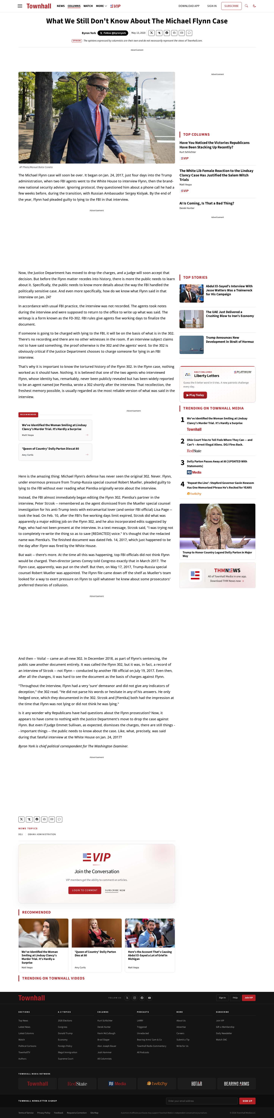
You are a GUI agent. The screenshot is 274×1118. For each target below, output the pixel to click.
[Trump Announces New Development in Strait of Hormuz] (191, 345)
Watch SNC (221, 1039)
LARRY (140, 1020)
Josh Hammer (104, 1052)
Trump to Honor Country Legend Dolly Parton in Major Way (217, 554)
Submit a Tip (183, 1039)
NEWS (61, 6)
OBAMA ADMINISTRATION (42, 834)
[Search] (246, 6)
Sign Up (247, 1101)
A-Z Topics (64, 1012)
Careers (180, 1033)
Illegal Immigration (67, 1052)
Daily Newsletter (224, 1033)
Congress (62, 1027)
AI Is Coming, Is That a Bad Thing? (206, 203)
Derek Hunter (104, 1027)
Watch (21, 1039)
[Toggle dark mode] (254, 6)
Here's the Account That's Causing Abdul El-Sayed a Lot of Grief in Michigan (150, 955)
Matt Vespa (27, 967)
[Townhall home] (31, 997)
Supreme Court (65, 1058)
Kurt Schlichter (105, 1020)
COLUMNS (74, 6)
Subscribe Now (115, 890)
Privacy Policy (43, 1112)
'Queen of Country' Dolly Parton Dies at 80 (95, 953)
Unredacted (143, 1033)
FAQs (235, 997)
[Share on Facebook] (167, 33)
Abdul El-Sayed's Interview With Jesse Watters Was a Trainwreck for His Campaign (229, 290)
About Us (181, 1020)
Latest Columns (26, 1033)
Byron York (89, 33)
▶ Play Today (195, 395)
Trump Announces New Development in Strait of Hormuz (230, 340)
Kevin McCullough (106, 1033)
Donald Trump (65, 1033)
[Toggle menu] (20, 6)
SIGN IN (212, 6)
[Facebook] (142, 998)
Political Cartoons (27, 1046)
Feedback (58, 1112)
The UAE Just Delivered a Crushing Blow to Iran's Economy (230, 314)
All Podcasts (143, 1052)
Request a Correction (77, 1112)
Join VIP (249, 997)
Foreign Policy (65, 1046)
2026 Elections (65, 1020)
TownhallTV (24, 1052)
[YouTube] (149, 998)
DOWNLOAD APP (189, 6)
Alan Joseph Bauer (106, 1046)
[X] (127, 998)
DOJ (20, 834)
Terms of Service (26, 1112)
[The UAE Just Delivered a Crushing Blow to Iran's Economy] (191, 319)
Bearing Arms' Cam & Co (149, 1039)
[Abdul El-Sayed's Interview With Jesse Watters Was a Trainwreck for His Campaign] (191, 293)
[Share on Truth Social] (159, 33)
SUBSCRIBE (231, 6)
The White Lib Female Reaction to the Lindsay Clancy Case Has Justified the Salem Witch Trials (216, 175)
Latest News (24, 1027)
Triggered (142, 1027)
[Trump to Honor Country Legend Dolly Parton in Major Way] (217, 526)
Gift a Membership (225, 1027)
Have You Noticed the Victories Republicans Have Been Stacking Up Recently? (214, 145)
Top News (23, 1020)
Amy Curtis (80, 967)
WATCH (88, 6)
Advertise (181, 1027)
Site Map (94, 1112)
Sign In (222, 997)
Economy (62, 1039)
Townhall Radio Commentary (151, 1046)
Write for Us (182, 1046)
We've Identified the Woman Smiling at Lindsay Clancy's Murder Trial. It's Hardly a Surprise (40, 957)
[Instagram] (135, 998)
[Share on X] (152, 33)
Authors (22, 1058)
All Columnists (104, 1058)
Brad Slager (103, 1039)
